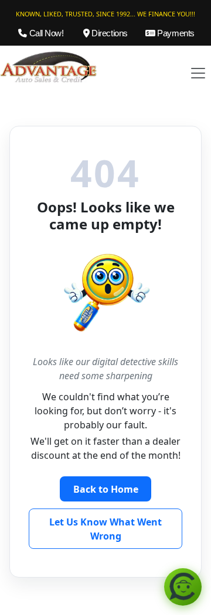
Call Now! (45, 33)
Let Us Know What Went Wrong (105, 529)
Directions (109, 33)
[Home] (48, 66)
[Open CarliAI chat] (183, 587)
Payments (175, 33)
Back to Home (105, 489)
